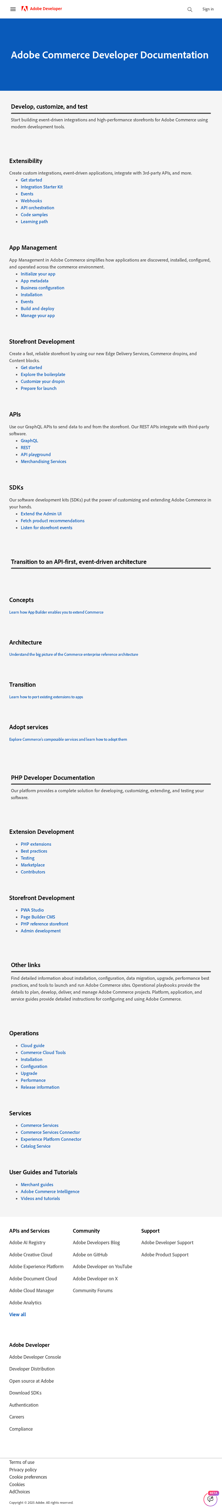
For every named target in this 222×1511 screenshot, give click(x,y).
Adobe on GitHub (90, 1254)
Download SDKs (25, 1393)
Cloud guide (33, 1045)
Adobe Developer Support (167, 1242)
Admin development (41, 931)
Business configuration (42, 287)
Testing (27, 858)
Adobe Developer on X (95, 1278)
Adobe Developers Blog (96, 1242)
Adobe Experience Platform (36, 1266)
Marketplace (33, 865)
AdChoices (19, 1491)
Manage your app (38, 315)
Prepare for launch (39, 388)
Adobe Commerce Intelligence (50, 1191)
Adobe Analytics (25, 1302)
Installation (31, 294)
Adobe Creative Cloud (30, 1254)
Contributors (33, 872)
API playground (36, 454)
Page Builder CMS (38, 917)
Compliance (21, 1429)
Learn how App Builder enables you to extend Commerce (56, 612)
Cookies (17, 1484)
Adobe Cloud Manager (31, 1290)
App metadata (35, 281)
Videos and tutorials (40, 1198)
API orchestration (37, 207)
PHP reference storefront (44, 924)
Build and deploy (37, 308)
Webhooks (31, 200)
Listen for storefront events (46, 527)
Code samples (34, 214)
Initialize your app (38, 274)
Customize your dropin (43, 381)
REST (25, 447)
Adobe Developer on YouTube (102, 1266)
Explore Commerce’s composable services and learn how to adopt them (68, 739)
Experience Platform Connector (51, 1139)
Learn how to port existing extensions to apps (46, 696)
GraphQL (29, 440)
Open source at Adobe (31, 1381)
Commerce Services (39, 1125)
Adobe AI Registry (27, 1242)
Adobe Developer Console (35, 1357)
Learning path (34, 221)
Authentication (23, 1405)
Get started (31, 180)
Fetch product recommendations (52, 520)
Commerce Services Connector (50, 1132)
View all (17, 1314)
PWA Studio (32, 910)
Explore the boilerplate (43, 374)
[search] (190, 10)
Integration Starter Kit (42, 187)
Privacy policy (23, 1469)
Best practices (34, 851)
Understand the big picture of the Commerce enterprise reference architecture (73, 654)
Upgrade (29, 1073)
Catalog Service (36, 1146)
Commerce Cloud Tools (43, 1052)
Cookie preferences (28, 1477)
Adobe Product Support (164, 1254)
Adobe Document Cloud (33, 1278)
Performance (33, 1080)
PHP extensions (36, 844)
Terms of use (21, 1462)
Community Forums (93, 1290)
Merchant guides (37, 1184)
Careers (16, 1417)
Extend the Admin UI (41, 513)
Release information (40, 1087)
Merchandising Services (43, 461)
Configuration (34, 1066)
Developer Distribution (32, 1369)
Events (27, 194)
